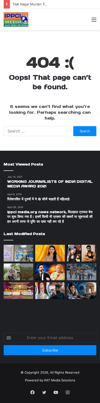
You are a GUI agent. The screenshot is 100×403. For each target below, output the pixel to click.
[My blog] (16, 19)
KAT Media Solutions (59, 380)
